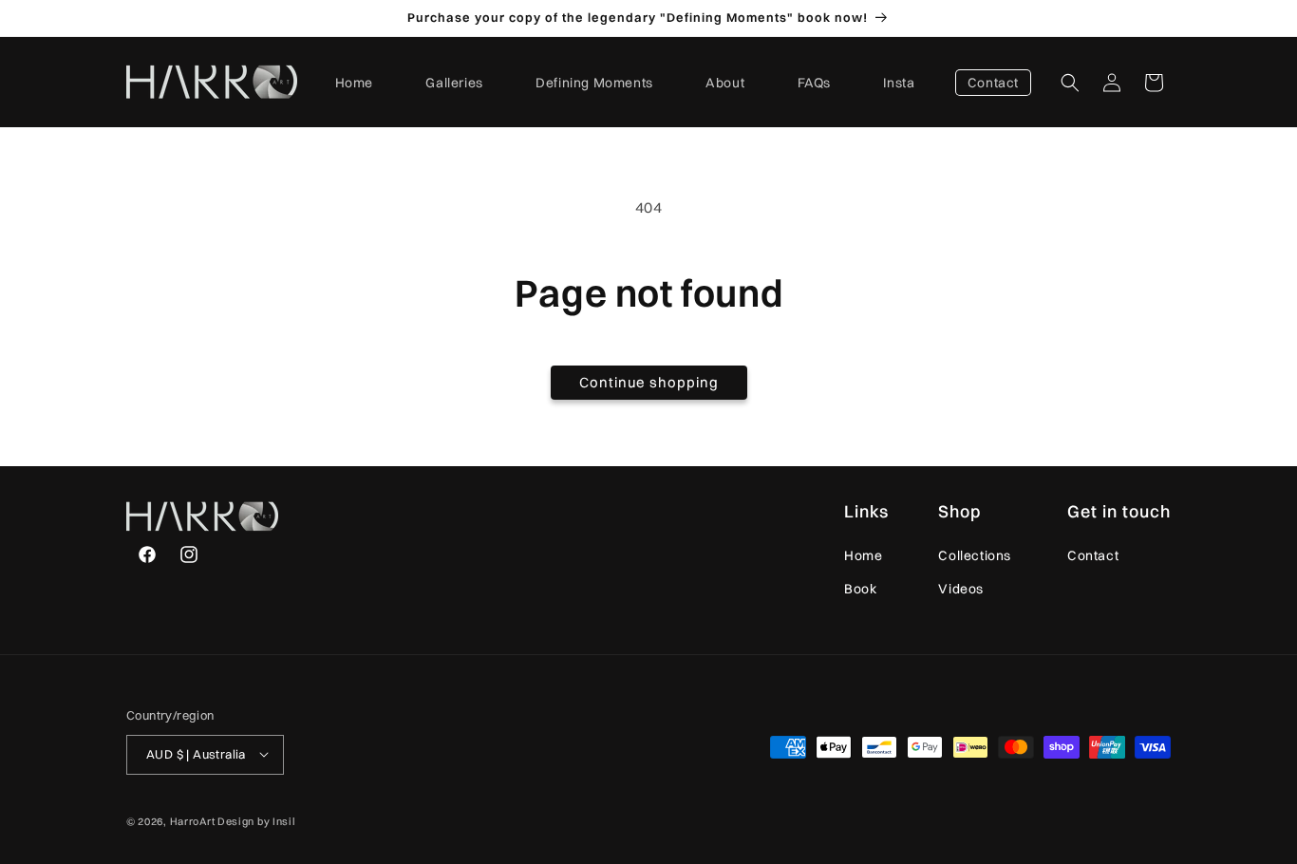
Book (860, 588)
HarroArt (193, 820)
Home (863, 555)
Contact (1092, 555)
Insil (284, 820)
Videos (961, 588)
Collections (974, 555)
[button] (1070, 82)
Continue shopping (649, 382)
